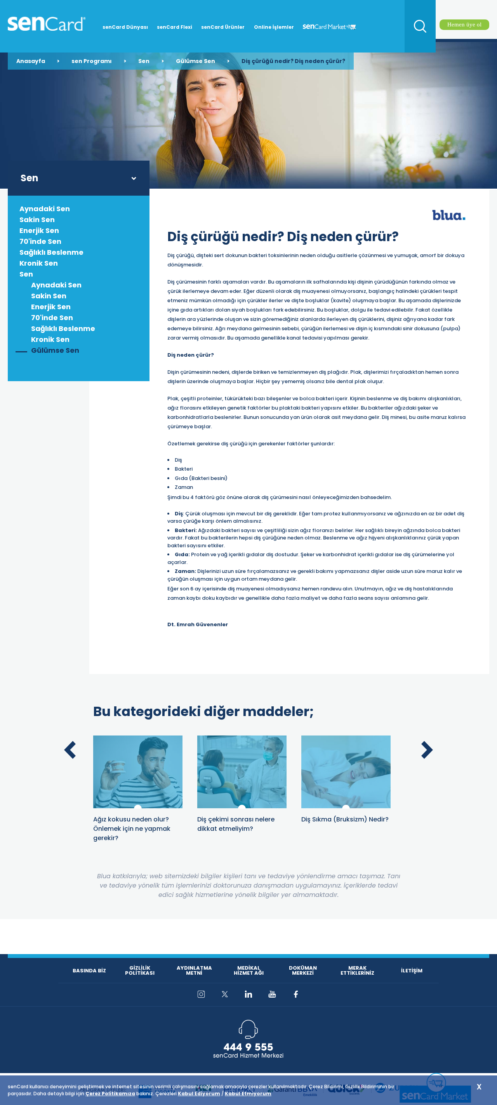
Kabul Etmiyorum (248, 1093)
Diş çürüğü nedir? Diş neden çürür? (293, 61)
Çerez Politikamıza (110, 1093)
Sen (143, 61)
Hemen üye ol (464, 24)
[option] (137, 789)
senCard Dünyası (125, 27)
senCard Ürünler (223, 27)
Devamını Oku (137, 758)
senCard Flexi (174, 27)
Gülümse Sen (195, 61)
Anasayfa (30, 61)
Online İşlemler (274, 27)
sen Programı (91, 61)
